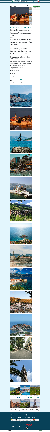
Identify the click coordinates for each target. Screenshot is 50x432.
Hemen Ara (36, 6)
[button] (11, 16)
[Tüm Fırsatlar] (36, 1)
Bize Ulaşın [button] (16, 0)
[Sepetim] (39, 1)
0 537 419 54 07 (36, 7)
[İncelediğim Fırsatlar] (37, 1)
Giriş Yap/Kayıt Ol (37, 0)
